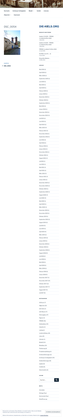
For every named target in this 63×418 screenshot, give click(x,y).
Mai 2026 (41, 69)
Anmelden (42, 390)
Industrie (41, 327)
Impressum (17, 15)
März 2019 (42, 234)
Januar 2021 (42, 179)
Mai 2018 (41, 262)
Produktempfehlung (44, 351)
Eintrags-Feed (43, 393)
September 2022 (43, 136)
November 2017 (43, 280)
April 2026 (42, 72)
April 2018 (42, 265)
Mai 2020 (41, 201)
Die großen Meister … (44, 58)
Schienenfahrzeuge (44, 354)
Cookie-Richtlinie (44, 415)
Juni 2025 (41, 81)
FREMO (41, 321)
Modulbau (41, 345)
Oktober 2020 (43, 188)
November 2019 (43, 213)
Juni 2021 (41, 164)
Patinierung (42, 348)
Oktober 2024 (43, 100)
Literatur (46, 11)
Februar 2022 (42, 146)
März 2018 (42, 268)
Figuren (41, 318)
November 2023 (43, 115)
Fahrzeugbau (42, 314)
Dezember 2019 (43, 210)
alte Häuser (42, 311)
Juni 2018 (41, 259)
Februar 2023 (42, 130)
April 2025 (42, 87)
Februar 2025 (42, 91)
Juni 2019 (41, 228)
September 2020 (43, 192)
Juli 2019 (41, 225)
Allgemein (7, 15)
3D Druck (41, 302)
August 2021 (42, 158)
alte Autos (42, 308)
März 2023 (42, 127)
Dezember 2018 (43, 244)
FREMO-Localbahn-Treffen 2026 (48, 49)
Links (40, 336)
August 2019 (42, 222)
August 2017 (42, 290)
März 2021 (42, 173)
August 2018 (42, 253)
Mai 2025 (41, 84)
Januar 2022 (42, 149)
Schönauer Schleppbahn (19, 11)
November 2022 (43, 133)
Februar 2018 (42, 271)
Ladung (41, 330)
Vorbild (39, 11)
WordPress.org (43, 399)
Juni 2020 (41, 198)
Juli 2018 (41, 256)
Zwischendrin (42, 370)
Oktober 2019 (43, 216)
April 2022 (42, 143)
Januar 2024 (42, 109)
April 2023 (42, 124)
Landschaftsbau (43, 333)
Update (41, 363)
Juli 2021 (41, 161)
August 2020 (42, 195)
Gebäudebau (42, 324)
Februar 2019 (42, 237)
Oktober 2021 (43, 155)
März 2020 (42, 207)
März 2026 (42, 75)
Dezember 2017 (43, 277)
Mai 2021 (41, 167)
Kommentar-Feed (43, 396)
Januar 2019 (42, 241)
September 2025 (43, 78)
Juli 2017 (41, 293)
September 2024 (43, 103)
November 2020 (43, 185)
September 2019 (43, 219)
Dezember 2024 (43, 97)
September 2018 (43, 250)
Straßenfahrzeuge (44, 360)
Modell (30, 11)
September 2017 (43, 286)
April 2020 (42, 204)
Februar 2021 (42, 176)
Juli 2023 (41, 118)
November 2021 (43, 152)
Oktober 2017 (43, 283)
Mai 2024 (41, 106)
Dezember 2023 (43, 112)
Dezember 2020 (43, 182)
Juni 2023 (41, 121)
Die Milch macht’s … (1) (45, 53)
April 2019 (42, 231)
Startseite (7, 11)
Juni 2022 (41, 140)
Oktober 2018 (43, 247)
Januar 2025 (42, 94)
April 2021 (42, 170)
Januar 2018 (42, 274)
